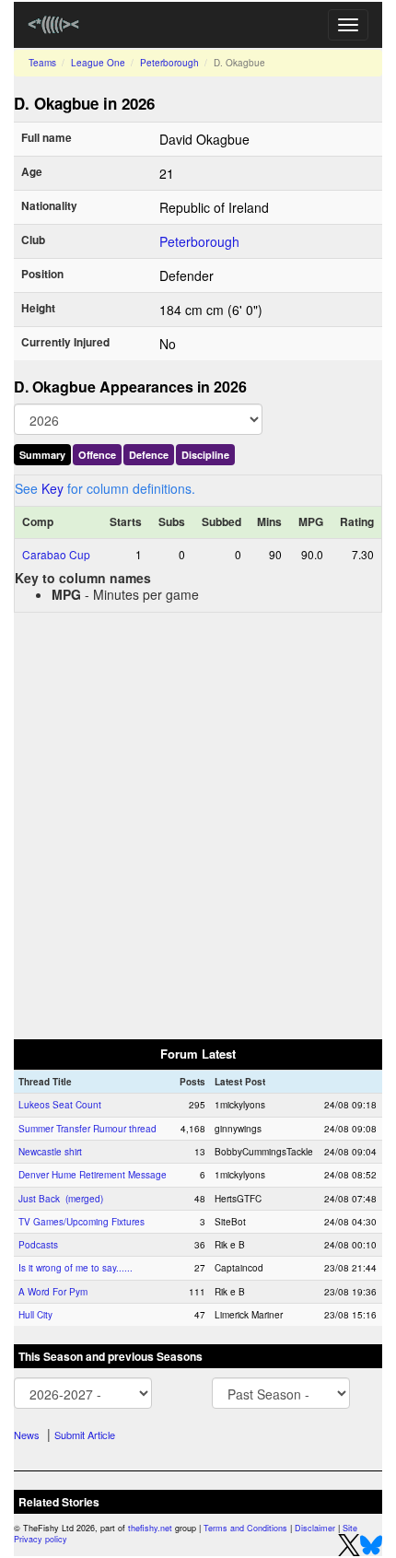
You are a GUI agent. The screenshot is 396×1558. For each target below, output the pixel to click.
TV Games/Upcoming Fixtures (81, 1221)
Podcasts (38, 1244)
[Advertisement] (198, 825)
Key (52, 488)
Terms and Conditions (245, 1528)
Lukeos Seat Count (59, 1104)
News (27, 1434)
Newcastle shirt (50, 1151)
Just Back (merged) (60, 1198)
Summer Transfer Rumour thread (87, 1128)
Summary (42, 455)
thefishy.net (150, 1528)
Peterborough (169, 62)
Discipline (205, 455)
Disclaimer (315, 1528)
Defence (149, 455)
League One (98, 62)
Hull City (35, 1314)
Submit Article (84, 1434)
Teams (42, 62)
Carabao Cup (56, 554)
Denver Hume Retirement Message (92, 1174)
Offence (97, 455)
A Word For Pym (52, 1291)
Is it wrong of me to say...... (75, 1267)
